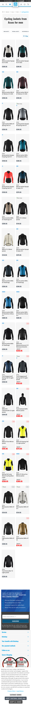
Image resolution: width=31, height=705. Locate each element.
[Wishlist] (24, 4)
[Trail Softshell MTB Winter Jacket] (22, 399)
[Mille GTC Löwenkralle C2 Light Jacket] (8, 399)
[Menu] (3, 4)
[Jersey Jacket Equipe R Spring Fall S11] (8, 145)
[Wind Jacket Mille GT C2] (22, 528)
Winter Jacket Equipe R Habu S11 (22, 187)
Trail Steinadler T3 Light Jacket (7, 571)
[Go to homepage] (15, 4)
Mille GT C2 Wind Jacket (21, 218)
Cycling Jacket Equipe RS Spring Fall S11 (22, 124)
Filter (26, 36)
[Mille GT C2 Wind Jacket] (22, 208)
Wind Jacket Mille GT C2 (22, 539)
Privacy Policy (11, 691)
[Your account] (21, 4)
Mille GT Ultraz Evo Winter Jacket (21, 475)
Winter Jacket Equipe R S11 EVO (8, 61)
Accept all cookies (16, 702)
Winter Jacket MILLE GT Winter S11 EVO (8, 93)
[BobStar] (10, 4)
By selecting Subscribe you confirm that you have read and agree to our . (15, 625)
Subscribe (15, 621)
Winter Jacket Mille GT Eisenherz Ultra (22, 156)
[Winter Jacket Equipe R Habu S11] (22, 177)
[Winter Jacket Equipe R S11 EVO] (8, 51)
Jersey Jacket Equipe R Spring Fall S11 (8, 156)
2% (10, 1)
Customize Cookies (15, 695)
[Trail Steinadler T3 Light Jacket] (8, 561)
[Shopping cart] (28, 4)
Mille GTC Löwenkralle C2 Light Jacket (8, 410)
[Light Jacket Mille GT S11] (8, 528)
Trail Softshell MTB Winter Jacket (21, 409)
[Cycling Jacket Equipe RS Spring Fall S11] (22, 114)
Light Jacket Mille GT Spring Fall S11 (8, 124)
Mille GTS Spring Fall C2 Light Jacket (22, 442)
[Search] (6, 4)
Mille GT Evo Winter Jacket (8, 442)
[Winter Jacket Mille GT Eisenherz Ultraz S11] (8, 302)
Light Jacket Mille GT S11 (8, 539)
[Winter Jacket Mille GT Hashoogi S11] (8, 208)
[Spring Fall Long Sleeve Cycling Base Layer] (8, 464)
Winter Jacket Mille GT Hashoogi (7, 281)
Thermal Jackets (15, 31)
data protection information (20, 626)
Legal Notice (20, 691)
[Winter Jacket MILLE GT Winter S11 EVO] (8, 82)
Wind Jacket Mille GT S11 (8, 507)
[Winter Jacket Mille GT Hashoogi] (8, 271)
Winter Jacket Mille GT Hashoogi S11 (7, 218)
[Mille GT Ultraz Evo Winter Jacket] (22, 464)
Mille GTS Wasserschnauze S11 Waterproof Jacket (22, 345)
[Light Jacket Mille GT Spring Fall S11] (8, 114)
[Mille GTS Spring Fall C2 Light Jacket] (22, 432)
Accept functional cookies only (16, 698)
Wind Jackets (6, 31)
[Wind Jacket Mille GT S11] (8, 497)
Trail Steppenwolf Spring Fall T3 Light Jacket (7, 377)
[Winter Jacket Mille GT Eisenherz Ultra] (22, 145)
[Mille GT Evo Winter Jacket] (8, 432)
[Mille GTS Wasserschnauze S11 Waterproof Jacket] (22, 334)
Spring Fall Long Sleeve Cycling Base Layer (8, 475)
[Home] (2, 12)
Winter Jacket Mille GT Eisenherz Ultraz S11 (8, 313)
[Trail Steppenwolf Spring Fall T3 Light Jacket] (8, 366)
